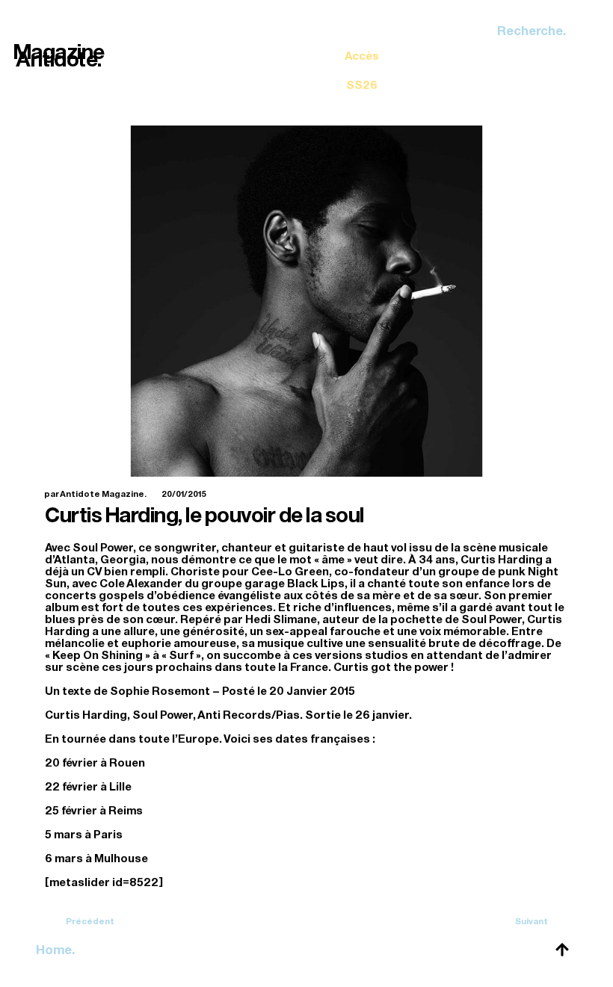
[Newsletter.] (362, 60)
